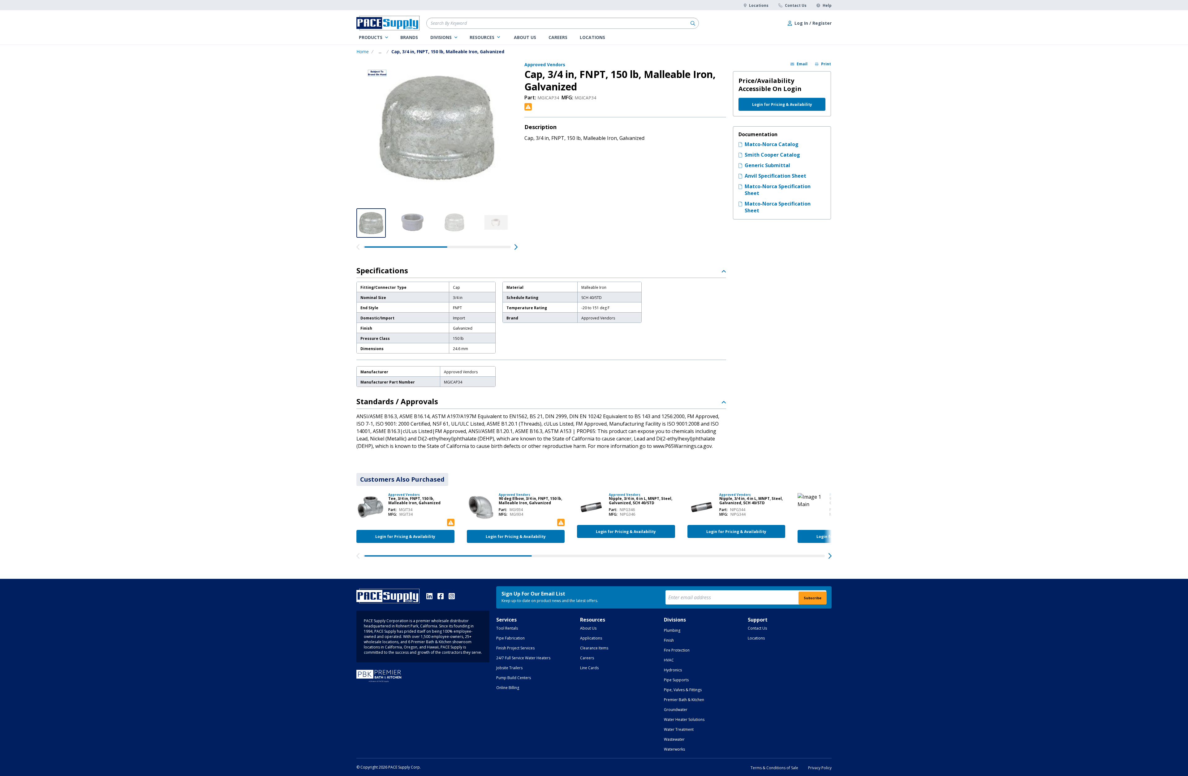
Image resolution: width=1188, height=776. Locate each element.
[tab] (402, 479)
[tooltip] (380, 51)
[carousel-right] (516, 247)
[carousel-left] (357, 247)
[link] (373, 37)
